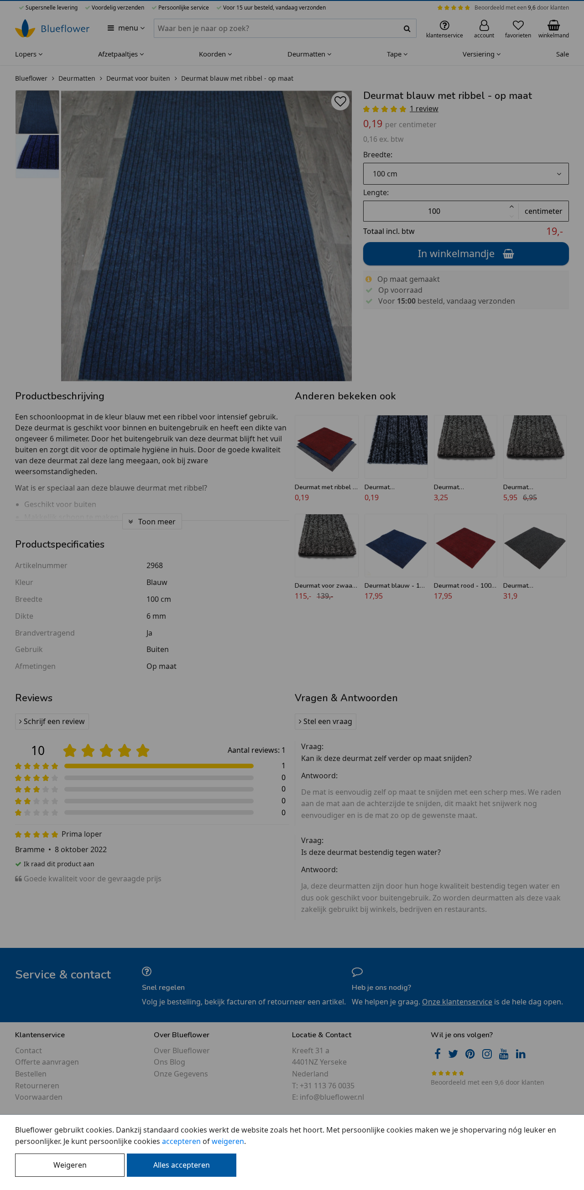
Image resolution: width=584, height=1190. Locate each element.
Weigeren (70, 1165)
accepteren (181, 1141)
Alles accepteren (181, 1165)
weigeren (228, 1141)
